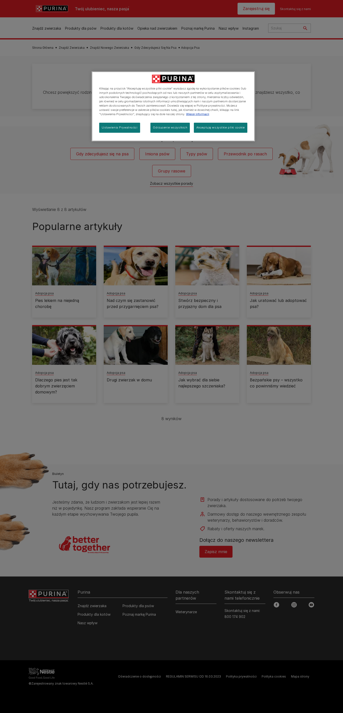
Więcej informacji (197, 114)
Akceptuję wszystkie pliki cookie (220, 127)
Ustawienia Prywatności (120, 127)
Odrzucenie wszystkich (170, 127)
